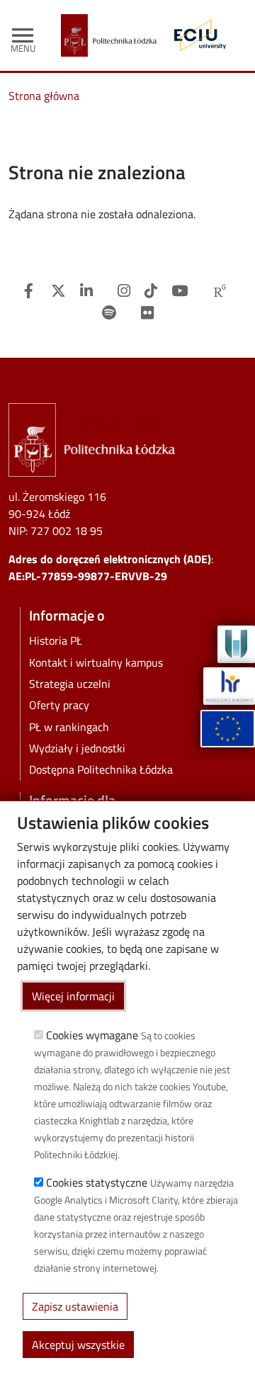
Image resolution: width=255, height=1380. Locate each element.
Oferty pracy (59, 704)
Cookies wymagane (92, 1035)
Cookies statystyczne (96, 1182)
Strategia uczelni (69, 683)
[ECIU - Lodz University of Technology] (196, 35)
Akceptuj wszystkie (78, 1344)
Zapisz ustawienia (75, 1306)
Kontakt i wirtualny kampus (96, 662)
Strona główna (43, 95)
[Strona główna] (114, 35)
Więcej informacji (73, 996)
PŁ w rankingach (69, 726)
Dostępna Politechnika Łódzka (101, 769)
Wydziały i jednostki (77, 748)
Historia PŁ (55, 640)
